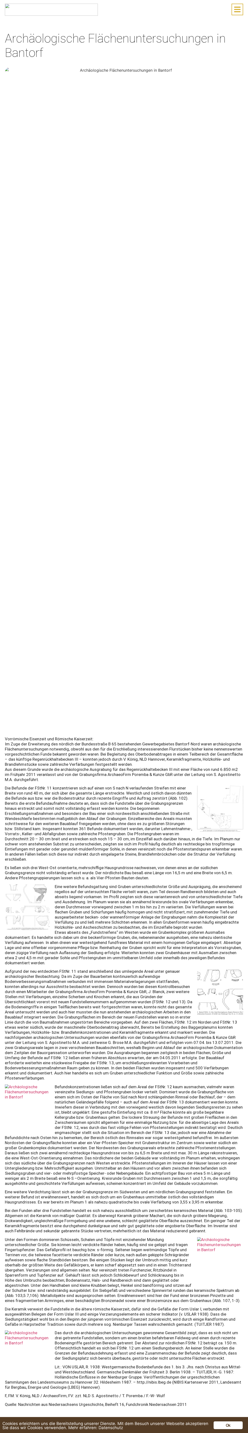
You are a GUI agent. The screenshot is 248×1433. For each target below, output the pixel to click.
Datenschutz (111, 1427)
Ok (228, 1425)
